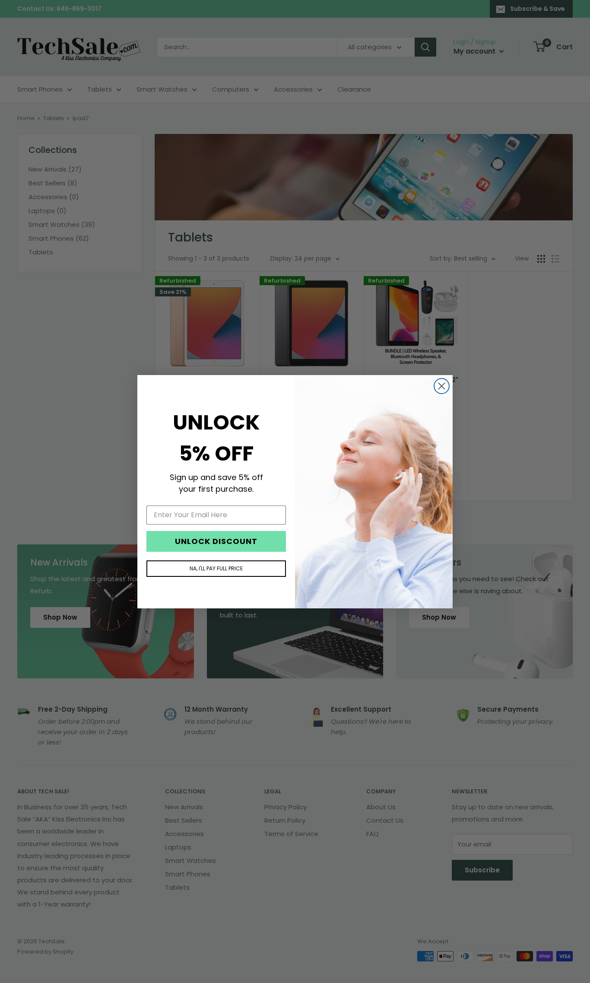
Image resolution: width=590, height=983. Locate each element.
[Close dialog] (441, 386)
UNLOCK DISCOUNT (216, 540)
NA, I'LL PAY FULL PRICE (216, 568)
